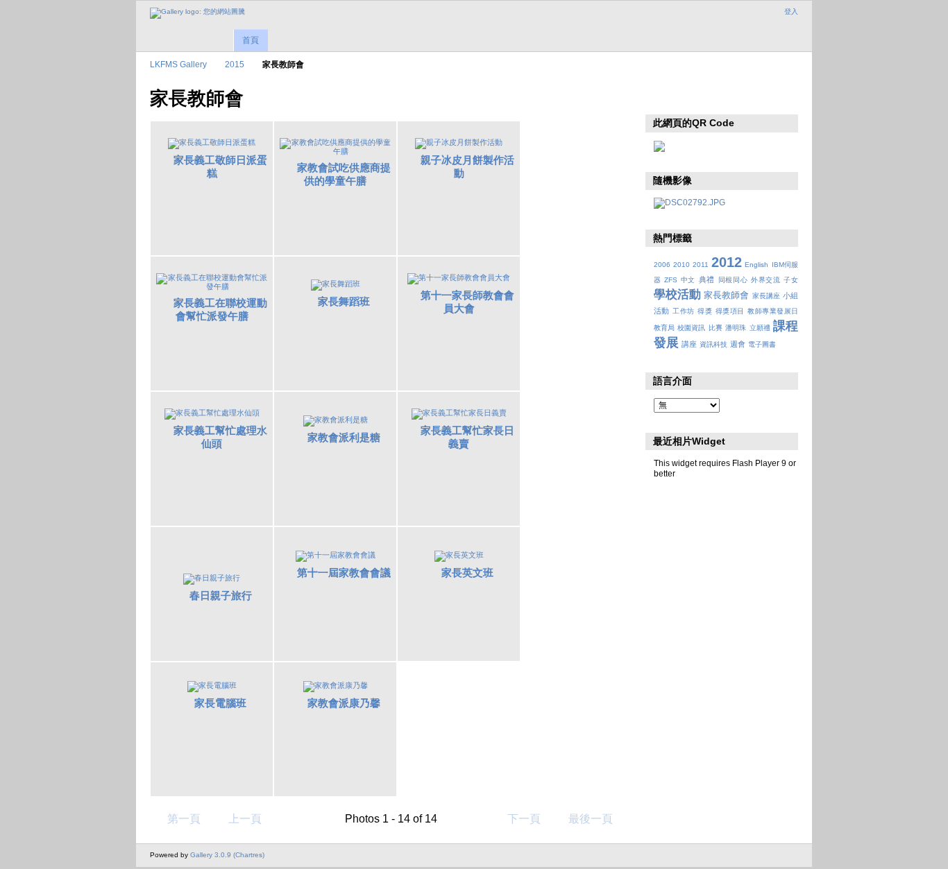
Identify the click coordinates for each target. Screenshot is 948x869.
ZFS (670, 280)
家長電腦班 (220, 703)
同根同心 (733, 280)
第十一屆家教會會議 (344, 572)
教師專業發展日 (772, 311)
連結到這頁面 (691, 97)
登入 (791, 11)
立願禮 (760, 328)
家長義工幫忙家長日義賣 (467, 436)
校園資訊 (691, 328)
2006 (662, 264)
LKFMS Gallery (178, 64)
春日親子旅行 (220, 595)
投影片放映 (661, 97)
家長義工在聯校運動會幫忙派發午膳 (220, 309)
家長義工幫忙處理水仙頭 (220, 436)
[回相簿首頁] (197, 13)
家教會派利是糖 (343, 437)
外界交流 (766, 280)
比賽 (715, 328)
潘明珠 (735, 328)
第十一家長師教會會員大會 (467, 301)
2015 (234, 64)
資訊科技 (713, 344)
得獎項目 (730, 311)
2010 (681, 264)
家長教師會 (726, 295)
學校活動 (677, 294)
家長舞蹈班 (344, 301)
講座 (689, 344)
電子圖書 (762, 344)
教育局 (664, 328)
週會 (737, 344)
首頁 (250, 40)
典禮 (707, 279)
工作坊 (683, 311)
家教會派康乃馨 (343, 703)
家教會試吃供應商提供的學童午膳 (344, 174)
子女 (791, 280)
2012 (726, 262)
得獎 (704, 311)
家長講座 (766, 296)
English (756, 264)
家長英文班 (467, 572)
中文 (688, 280)
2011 (701, 264)
